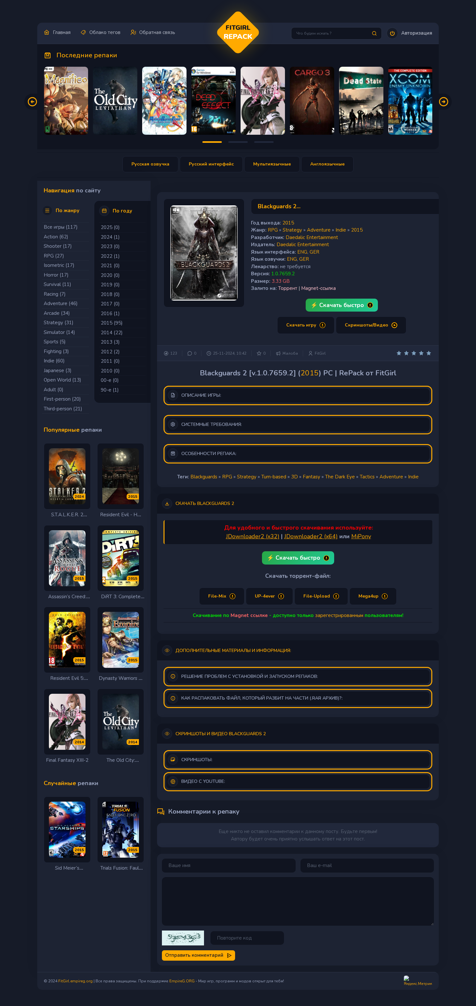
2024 (79, 496)
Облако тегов (104, 32)
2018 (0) (110, 294)
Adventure (319, 230)
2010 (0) (110, 371)
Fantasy (311, 477)
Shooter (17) (58, 246)
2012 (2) (110, 352)
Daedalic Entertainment (312, 237)
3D (294, 477)
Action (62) (56, 237)
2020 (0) (110, 275)
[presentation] (32, 102)
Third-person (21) (63, 409)
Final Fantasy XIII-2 (67, 760)
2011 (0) (110, 361)
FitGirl (320, 353)
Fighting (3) (56, 351)
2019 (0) (110, 284)
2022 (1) (110, 256)
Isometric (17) (59, 265)
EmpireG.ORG (182, 981)
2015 (132, 496)
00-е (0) (110, 380)
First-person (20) (62, 399)
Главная (62, 32)
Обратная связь (157, 32)
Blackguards (203, 477)
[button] (409, 33)
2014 (79, 742)
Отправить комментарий (194, 955)
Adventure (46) (61, 303)
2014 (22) (112, 332)
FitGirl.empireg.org (75, 981)
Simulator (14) (59, 332)
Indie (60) (54, 361)
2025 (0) (110, 227)
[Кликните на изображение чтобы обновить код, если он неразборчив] (183, 938)
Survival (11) (57, 284)
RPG (273, 230)
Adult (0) (53, 389)
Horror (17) (56, 275)
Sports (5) (55, 341)
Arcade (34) (57, 313)
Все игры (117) (61, 227)
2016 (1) (110, 313)
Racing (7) (55, 294)
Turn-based (273, 477)
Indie (340, 230)
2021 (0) (110, 265)
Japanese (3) (58, 370)
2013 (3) (110, 342)
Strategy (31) (59, 322)
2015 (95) (112, 323)
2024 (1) (110, 237)
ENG (302, 252)
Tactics (367, 477)
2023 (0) (110, 246)
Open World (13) (62, 380)
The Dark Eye (340, 477)
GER (314, 252)
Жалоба (290, 353)
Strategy (292, 230)
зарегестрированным (339, 615)
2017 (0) (110, 304)
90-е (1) (110, 390)
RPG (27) (54, 256)
